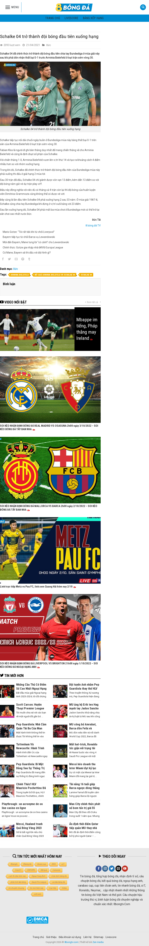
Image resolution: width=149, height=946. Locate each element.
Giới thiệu (51, 937)
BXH (54, 864)
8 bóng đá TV (93, 225)
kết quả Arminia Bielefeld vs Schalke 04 (55, 275)
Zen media (98, 942)
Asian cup (41, 864)
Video (64, 888)
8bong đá (27, 864)
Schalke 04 (86, 275)
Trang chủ (52, 18)
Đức (48, 45)
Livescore (111, 937)
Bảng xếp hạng (93, 18)
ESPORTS (31, 870)
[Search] (143, 7)
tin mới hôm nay (36, 888)
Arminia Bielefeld (20, 275)
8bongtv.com (71, 942)
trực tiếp (52, 888)
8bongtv (14, 864)
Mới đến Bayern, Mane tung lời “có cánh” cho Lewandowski (36, 242)
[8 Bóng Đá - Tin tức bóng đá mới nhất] (74, 7)
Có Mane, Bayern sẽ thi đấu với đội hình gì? (27, 252)
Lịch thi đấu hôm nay (17, 876)
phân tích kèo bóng (18, 882)
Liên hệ (87, 937)
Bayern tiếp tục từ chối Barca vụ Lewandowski (29, 237)
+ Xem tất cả (91, 302)
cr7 (63, 864)
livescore (71, 18)
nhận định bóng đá (59, 876)
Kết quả (44, 870)
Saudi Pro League (39, 882)
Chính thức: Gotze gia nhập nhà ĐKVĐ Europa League (33, 247)
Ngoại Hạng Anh (38, 876)
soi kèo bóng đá (58, 882)
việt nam (37, 894)
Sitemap (98, 937)
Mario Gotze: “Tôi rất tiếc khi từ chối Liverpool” (29, 231)
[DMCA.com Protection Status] (37, 920)
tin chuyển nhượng (16, 888)
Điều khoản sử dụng (70, 937)
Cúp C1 (18, 870)
